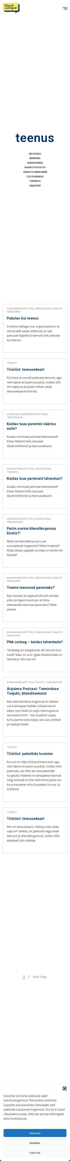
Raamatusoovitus (35, 167)
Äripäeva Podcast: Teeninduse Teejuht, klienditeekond (33, 691)
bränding (35, 158)
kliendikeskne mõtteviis (20, 308)
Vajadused (35, 185)
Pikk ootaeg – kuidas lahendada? (35, 642)
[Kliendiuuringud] (11, 8)
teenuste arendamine (35, 171)
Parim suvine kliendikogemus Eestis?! (31, 531)
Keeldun (35, 1143)
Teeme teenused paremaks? (31, 587)
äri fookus (35, 153)
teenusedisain (43, 308)
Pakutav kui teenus (23, 318)
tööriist (12, 362)
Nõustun (35, 1133)
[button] (64, 1088)
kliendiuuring (35, 162)
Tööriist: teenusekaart (26, 369)
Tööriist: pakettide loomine (30, 754)
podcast (40, 682)
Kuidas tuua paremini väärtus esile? (31, 426)
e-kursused (13, 414)
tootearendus (35, 176)
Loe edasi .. (13, 349)
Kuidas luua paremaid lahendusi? (34, 478)
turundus (35, 181)
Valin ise (35, 1152)
